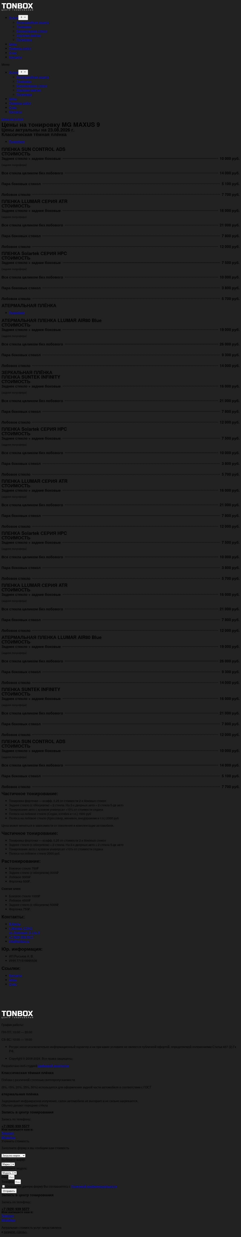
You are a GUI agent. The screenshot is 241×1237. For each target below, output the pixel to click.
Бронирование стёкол (32, 31)
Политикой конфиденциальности (94, 1186)
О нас (13, 53)
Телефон (8, 1181)
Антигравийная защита (33, 22)
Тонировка (24, 27)
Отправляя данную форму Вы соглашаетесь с (61, 1186)
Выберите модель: (14, 1168)
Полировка (24, 40)
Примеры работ (20, 48)
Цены (13, 44)
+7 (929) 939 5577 (15, 1126)
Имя (5, 1177)
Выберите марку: (13, 1159)
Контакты (15, 57)
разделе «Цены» (15, 1232)
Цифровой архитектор (53, 1066)
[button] (120, 64)
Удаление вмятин (29, 35)
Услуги (13, 17)
